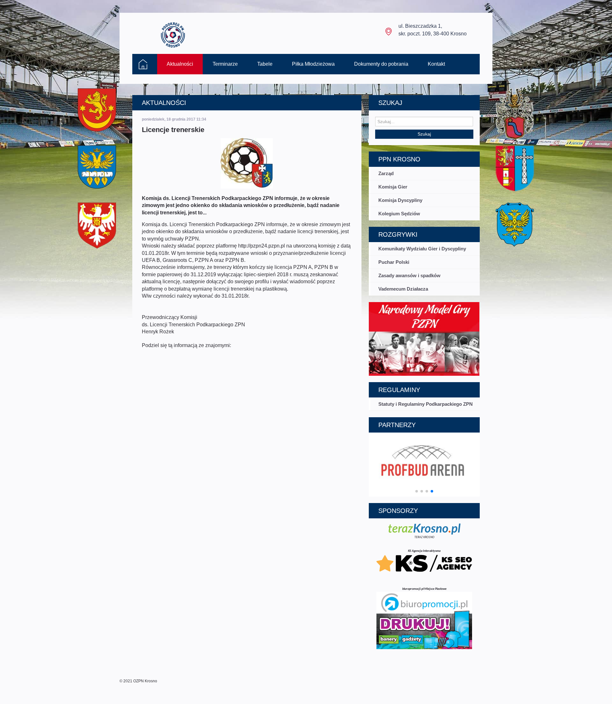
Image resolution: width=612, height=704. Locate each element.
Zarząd (386, 173)
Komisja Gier (392, 186)
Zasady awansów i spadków (409, 275)
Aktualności (180, 64)
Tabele (265, 64)
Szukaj (424, 134)
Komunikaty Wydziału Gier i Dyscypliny (422, 248)
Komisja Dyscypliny (400, 200)
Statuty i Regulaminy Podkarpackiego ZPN (425, 404)
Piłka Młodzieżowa (313, 64)
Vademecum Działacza (403, 289)
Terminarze (225, 64)
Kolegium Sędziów (399, 213)
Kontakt (436, 64)
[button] (416, 491)
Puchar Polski (393, 262)
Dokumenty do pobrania (381, 64)
